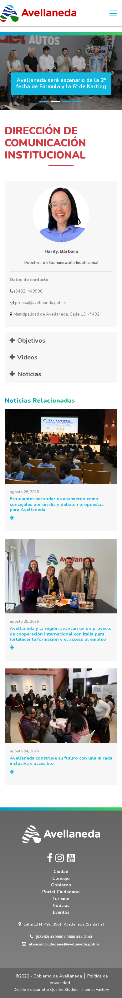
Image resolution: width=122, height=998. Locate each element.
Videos (27, 357)
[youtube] (71, 858)
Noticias (29, 374)
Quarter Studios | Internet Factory (79, 989)
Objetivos (31, 340)
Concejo (61, 878)
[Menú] (113, 13)
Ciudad (61, 872)
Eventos (61, 912)
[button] (9, 72)
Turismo (61, 899)
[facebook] (50, 858)
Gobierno (61, 885)
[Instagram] (59, 858)
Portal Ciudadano (61, 892)
